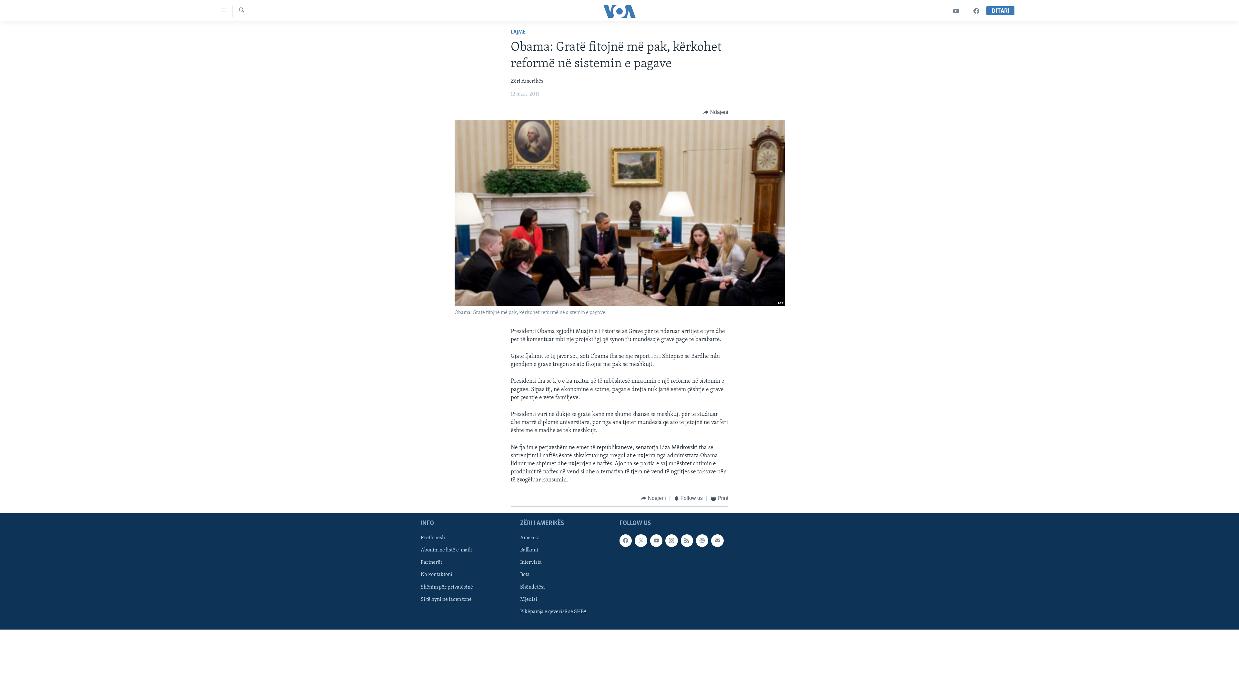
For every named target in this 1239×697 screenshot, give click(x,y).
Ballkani (529, 550)
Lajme (518, 32)
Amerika (530, 537)
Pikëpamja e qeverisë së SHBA (553, 611)
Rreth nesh (433, 537)
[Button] (715, 112)
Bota (525, 574)
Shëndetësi (532, 587)
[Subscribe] (717, 540)
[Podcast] (702, 540)
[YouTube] (956, 11)
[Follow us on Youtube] (656, 540)
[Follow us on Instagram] (671, 540)
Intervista (531, 562)
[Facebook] (976, 11)
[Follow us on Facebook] (626, 540)
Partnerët (431, 562)
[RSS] (687, 540)
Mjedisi (528, 599)
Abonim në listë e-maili (446, 550)
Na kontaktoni (436, 574)
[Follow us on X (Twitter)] (641, 540)
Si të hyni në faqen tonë (446, 599)
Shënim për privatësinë (447, 587)
